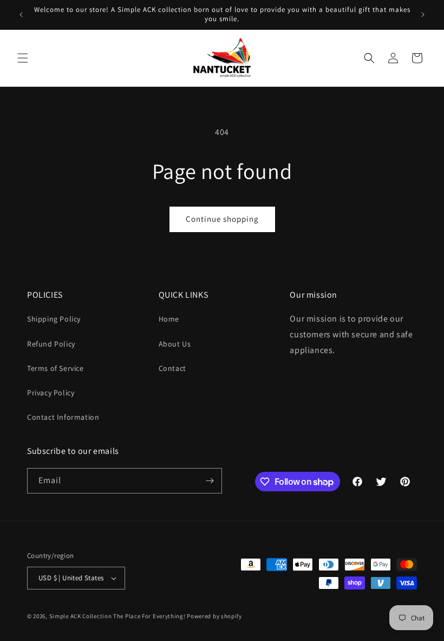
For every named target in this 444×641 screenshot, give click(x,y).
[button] (23, 58)
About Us (175, 344)
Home (169, 319)
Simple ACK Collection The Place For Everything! (117, 616)
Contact (172, 368)
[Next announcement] (423, 15)
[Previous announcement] (21, 15)
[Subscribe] (209, 480)
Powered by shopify (214, 616)
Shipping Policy (54, 319)
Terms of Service (55, 368)
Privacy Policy (50, 393)
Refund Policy (51, 344)
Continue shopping (222, 219)
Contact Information (63, 417)
